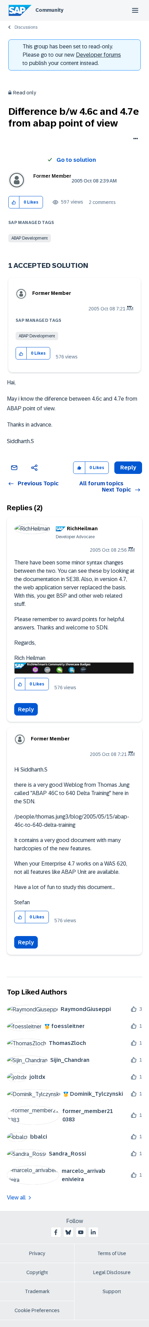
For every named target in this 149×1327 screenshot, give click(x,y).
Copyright (37, 1272)
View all (16, 1197)
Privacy (37, 1253)
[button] (14, 202)
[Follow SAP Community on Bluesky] (68, 1232)
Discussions (26, 27)
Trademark (37, 1291)
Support (112, 1291)
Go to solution (76, 160)
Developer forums (98, 55)
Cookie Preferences (37, 1310)
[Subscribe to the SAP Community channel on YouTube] (81, 1232)
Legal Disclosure (112, 1272)
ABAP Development (29, 238)
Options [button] (134, 139)
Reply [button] (128, 467)
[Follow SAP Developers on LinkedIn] (93, 1232)
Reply (26, 709)
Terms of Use (111, 1253)
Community (49, 10)
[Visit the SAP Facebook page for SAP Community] (56, 1232)
